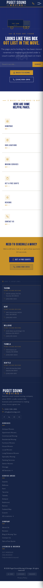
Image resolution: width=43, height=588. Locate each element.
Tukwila (5, 495)
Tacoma (5, 492)
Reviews (5, 531)
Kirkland (5, 499)
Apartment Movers (9, 432)
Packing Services (8, 460)
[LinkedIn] (9, 417)
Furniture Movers (8, 443)
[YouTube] (19, 417)
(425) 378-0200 (11, 336)
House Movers (7, 446)
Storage (5, 467)
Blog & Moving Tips (9, 534)
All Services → (7, 470)
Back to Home (23, 73)
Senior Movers (7, 464)
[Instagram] (14, 417)
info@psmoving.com (12, 412)
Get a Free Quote (23, 259)
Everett (5, 513)
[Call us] (33, 3)
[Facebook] (4, 417)
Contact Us (6, 538)
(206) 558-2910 (23, 79)
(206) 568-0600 (12, 355)
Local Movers (7, 450)
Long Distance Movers (10, 453)
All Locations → (8, 516)
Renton (5, 506)
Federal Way (6, 509)
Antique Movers (8, 429)
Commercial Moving (9, 436)
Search (38, 64)
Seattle (5, 482)
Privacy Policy (22, 578)
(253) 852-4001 (11, 317)
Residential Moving (9, 439)
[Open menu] (38, 3)
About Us (5, 527)
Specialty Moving (8, 457)
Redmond (6, 502)
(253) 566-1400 (11, 299)
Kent (4, 489)
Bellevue (5, 485)
